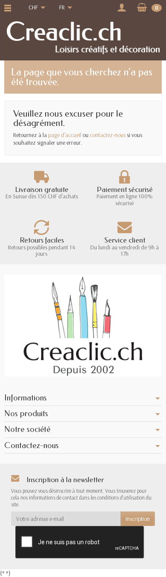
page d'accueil (64, 135)
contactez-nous (108, 135)
